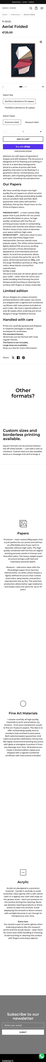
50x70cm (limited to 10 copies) (19, 101)
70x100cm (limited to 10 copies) (20, 108)
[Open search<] (31, 8)
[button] (42, 86)
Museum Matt (32, 122)
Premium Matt (12, 122)
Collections (15, 15)
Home (4, 15)
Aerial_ (8, 21)
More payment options (23, 151)
